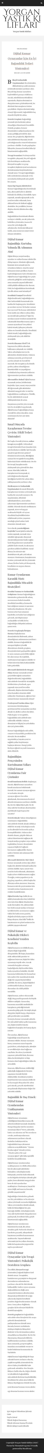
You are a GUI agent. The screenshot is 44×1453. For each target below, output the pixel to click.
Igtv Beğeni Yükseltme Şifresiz (19, 1411)
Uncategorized (22, 49)
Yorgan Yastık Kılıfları (22, 20)
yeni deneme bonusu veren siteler (21, 1387)
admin (28, 73)
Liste (9, 1414)
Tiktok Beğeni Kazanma (17, 1420)
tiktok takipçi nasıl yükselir (18, 1426)
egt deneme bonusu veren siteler (21, 1391)
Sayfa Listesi (12, 1417)
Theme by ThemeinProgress (18, 1446)
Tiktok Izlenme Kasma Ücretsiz (19, 1423)
